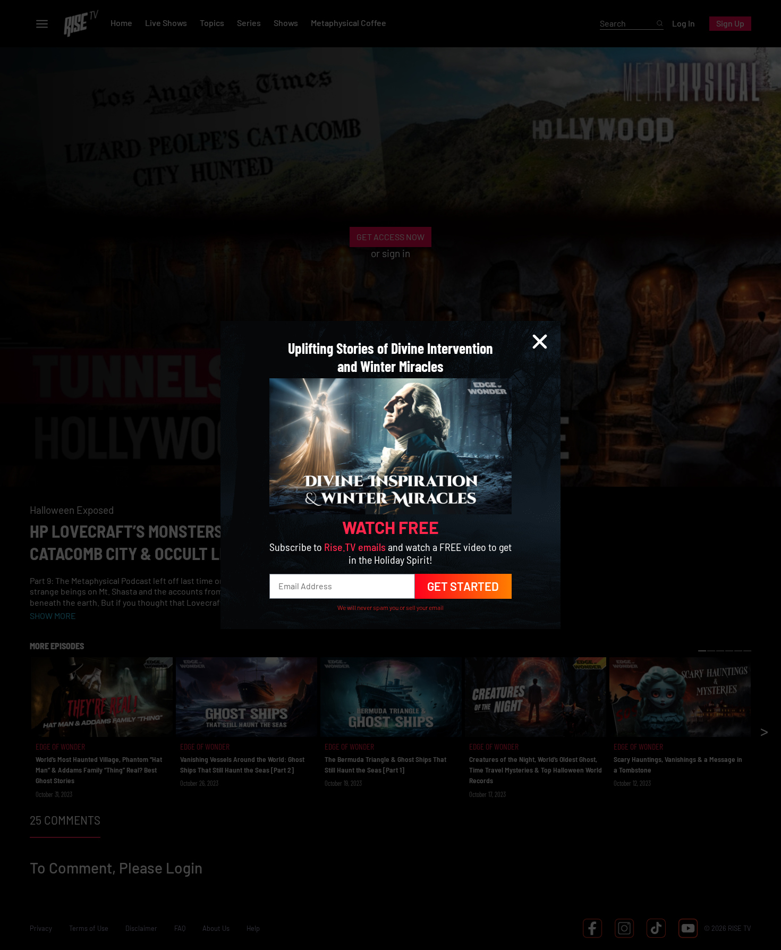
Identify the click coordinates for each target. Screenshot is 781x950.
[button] (540, 342)
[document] (390, 475)
